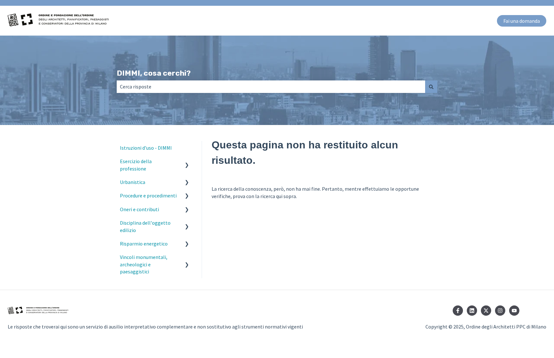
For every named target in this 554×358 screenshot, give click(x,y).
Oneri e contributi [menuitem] (139, 209)
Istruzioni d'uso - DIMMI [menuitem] (146, 148)
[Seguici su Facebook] (458, 310)
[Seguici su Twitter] (486, 310)
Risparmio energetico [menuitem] (144, 243)
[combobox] (271, 86)
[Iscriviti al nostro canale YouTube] (514, 310)
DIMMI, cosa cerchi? (154, 73)
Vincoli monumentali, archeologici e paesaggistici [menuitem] (143, 264)
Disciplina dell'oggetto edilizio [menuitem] (145, 226)
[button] (187, 161)
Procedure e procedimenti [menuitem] (148, 195)
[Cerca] (431, 86)
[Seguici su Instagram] (500, 310)
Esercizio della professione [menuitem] (136, 164)
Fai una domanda (521, 21)
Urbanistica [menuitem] (132, 182)
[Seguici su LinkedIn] (472, 310)
